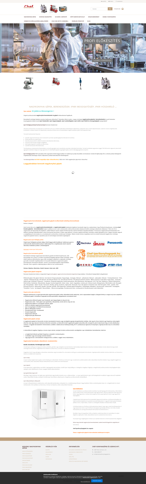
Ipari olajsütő (27, 365)
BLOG (88, 21)
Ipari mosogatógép (27, 458)
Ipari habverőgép (27, 467)
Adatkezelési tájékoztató (76, 452)
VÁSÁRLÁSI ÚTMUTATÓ (78, 21)
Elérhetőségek (73, 459)
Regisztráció (49, 452)
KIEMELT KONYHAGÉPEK (109, 17)
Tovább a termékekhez (102, 60)
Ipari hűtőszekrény (27, 451)
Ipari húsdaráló (26, 453)
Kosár (47, 456)
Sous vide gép (26, 469)
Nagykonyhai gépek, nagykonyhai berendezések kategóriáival (62, 274)
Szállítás (71, 456)
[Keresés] (110, 8)
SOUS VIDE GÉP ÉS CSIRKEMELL (60, 21)
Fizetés (71, 454)
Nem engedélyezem (85, 481)
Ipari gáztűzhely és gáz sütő (30, 373)
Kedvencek (119, 1)
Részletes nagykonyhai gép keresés (78, 461)
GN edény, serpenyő (61, 17)
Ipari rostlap (27, 357)
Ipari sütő (25, 462)
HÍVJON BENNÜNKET (93, 17)
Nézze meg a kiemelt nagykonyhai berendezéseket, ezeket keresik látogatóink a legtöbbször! (96, 422)
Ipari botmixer (26, 460)
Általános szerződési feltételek (78, 449)
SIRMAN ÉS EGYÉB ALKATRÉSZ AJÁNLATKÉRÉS (36, 21)
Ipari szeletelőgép (27, 465)
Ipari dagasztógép (27, 455)
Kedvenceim (49, 459)
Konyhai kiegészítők (45, 17)
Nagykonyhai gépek (30, 17)
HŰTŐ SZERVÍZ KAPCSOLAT (77, 17)
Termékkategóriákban (29, 159)
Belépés (104, 1)
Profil (111, 1)
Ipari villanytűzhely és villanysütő (32, 381)
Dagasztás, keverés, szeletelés (102, 50)
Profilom (48, 454)
